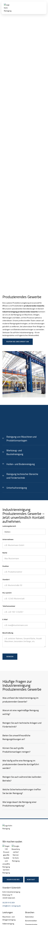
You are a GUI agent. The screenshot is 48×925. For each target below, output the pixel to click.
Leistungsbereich (9, 526)
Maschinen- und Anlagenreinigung (8, 918)
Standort (6, 579)
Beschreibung (7, 632)
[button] (42, 8)
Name (4, 552)
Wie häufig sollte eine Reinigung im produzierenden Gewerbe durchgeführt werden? (20, 764)
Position (5, 566)
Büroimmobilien (31, 920)
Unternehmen (7, 539)
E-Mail (5, 619)
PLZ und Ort (7, 592)
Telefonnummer (8, 606)
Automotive (29, 916)
